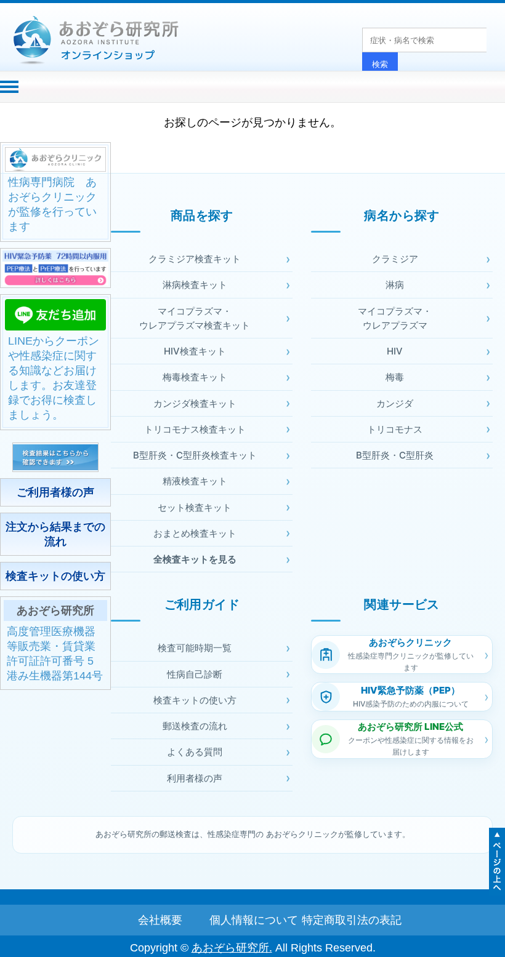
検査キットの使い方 (55, 576)
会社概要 (160, 920)
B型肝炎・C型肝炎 (395, 455)
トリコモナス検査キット (195, 429)
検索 (380, 64)
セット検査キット (195, 507)
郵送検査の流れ (195, 726)
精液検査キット (195, 481)
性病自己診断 (194, 674)
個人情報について (252, 920)
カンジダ (394, 403)
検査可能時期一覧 (195, 648)
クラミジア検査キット (194, 259)
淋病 (395, 284)
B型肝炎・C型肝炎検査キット (195, 455)
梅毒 (395, 377)
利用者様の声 (194, 778)
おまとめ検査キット (194, 533)
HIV (395, 351)
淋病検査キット (195, 284)
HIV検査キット (195, 351)
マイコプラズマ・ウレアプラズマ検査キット (194, 318)
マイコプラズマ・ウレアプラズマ (395, 318)
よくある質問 (194, 752)
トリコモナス (394, 429)
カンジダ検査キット (194, 403)
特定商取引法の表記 (345, 920)
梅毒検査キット (195, 377)
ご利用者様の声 (55, 492)
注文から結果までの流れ (55, 534)
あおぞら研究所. (232, 948)
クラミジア (395, 259)
